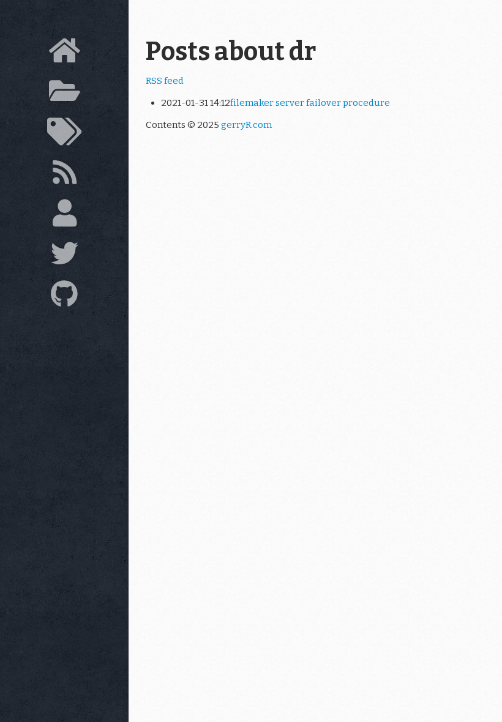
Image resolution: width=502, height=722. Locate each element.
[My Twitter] (64, 257)
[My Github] (64, 297)
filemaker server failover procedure (310, 102)
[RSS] (64, 175)
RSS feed (165, 80)
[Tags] (64, 135)
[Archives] (64, 94)
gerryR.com (246, 124)
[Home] (64, 54)
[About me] (64, 216)
